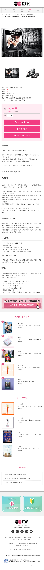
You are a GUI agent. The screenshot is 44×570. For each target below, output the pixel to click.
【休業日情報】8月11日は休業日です (15, 475)
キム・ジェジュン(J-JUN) (32, 292)
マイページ (36, 537)
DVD (23, 283)
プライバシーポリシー (21, 543)
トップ (4, 14)
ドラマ (22, 288)
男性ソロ (20, 292)
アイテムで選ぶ (7, 283)
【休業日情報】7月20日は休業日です (15, 482)
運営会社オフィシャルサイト (26, 549)
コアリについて (9, 537)
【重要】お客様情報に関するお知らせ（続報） (18, 478)
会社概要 (11, 543)
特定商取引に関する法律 (22, 545)
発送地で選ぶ (7, 290)
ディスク (17, 283)
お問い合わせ (15, 539)
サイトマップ (13, 549)
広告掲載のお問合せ (26, 539)
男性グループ (21, 281)
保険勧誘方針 (32, 543)
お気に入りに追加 (23, 135)
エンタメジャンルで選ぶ (10, 288)
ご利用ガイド (18, 537)
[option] (22, 42)
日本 (14, 290)
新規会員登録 (27, 537)
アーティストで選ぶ (9, 281)
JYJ (29, 281)
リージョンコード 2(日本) (10, 286)
